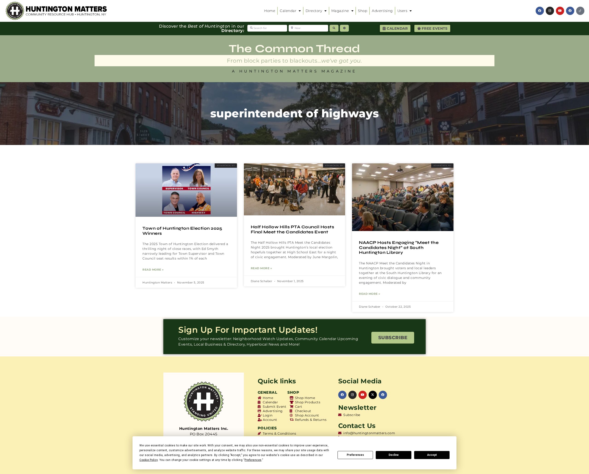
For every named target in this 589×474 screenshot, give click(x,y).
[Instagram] (550, 11)
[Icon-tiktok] (580, 11)
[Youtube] (560, 11)
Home (269, 11)
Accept (432, 455)
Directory (314, 11)
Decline (394, 455)
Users (402, 11)
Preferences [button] (253, 460)
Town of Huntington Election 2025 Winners (182, 231)
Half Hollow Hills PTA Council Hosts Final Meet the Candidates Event (292, 229)
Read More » (153, 269)
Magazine (340, 11)
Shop (362, 11)
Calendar (288, 11)
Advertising (382, 11)
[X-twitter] (373, 395)
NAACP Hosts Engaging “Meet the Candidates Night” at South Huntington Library (399, 247)
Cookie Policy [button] (148, 460)
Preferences (355, 455)
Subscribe (392, 337)
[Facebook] (540, 11)
